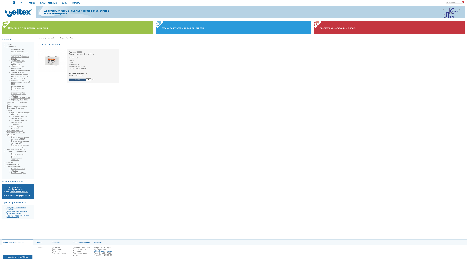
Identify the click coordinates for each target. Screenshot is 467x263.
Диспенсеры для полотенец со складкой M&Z (20, 82)
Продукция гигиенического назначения (28, 28)
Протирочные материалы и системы (338, 28)
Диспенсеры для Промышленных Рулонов (18, 88)
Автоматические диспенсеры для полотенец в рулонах (19, 51)
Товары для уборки (13, 213)
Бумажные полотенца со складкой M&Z (20, 138)
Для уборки (77, 251)
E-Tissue (9, 44)
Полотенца (56, 251)
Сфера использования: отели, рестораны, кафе (17, 216)
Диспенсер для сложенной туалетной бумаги (20, 57)
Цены (64, 3)
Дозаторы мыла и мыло (20, 98)
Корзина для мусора (19, 100)
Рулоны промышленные (16, 151)
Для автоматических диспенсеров (19, 117)
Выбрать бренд (451, 2)
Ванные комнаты (79, 249)
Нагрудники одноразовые (16, 106)
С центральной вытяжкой (17, 127)
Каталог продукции (48, 3)
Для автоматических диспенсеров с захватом (19, 122)
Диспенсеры (11, 46)
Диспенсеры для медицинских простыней (18, 63)
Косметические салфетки (16, 102)
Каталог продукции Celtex (45, 38)
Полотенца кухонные (14, 131)
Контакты (76, 3)
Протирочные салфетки (16, 159)
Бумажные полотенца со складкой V (20, 142)
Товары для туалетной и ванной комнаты (183, 28)
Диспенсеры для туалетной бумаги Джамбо (18, 94)
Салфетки (10, 162)
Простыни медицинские (15, 149)
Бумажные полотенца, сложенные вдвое (20, 146)
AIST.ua (25, 257)
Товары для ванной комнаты (16, 211)
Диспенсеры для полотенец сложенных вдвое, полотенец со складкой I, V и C (20, 75)
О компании (40, 247)
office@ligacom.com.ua (19, 192)
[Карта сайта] (18, 2)
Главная (31, 3)
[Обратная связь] (21, 2)
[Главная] (14, 2)
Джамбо (14, 171)
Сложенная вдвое (18, 173)
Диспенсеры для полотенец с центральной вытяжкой (20, 68)
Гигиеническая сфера (81, 247)
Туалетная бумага (13, 166)
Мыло (8, 104)
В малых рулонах (18, 169)
